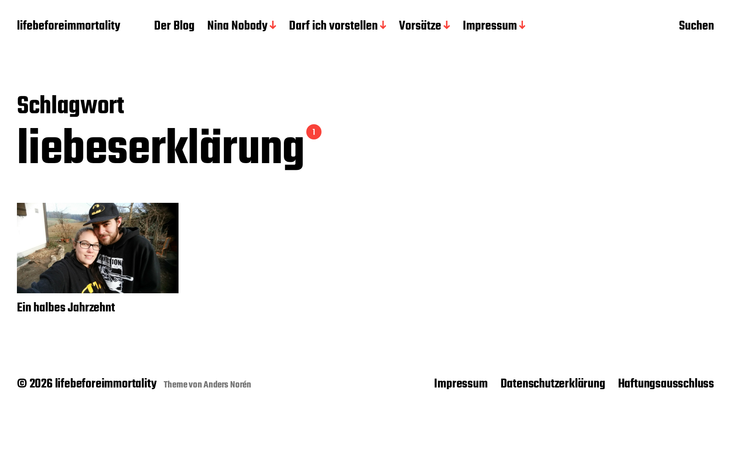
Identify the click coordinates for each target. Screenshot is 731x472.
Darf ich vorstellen (333, 26)
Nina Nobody (237, 26)
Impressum (490, 26)
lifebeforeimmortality (68, 26)
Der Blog (174, 26)
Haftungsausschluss (666, 384)
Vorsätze (420, 26)
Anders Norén (227, 385)
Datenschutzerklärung (552, 384)
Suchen (696, 26)
